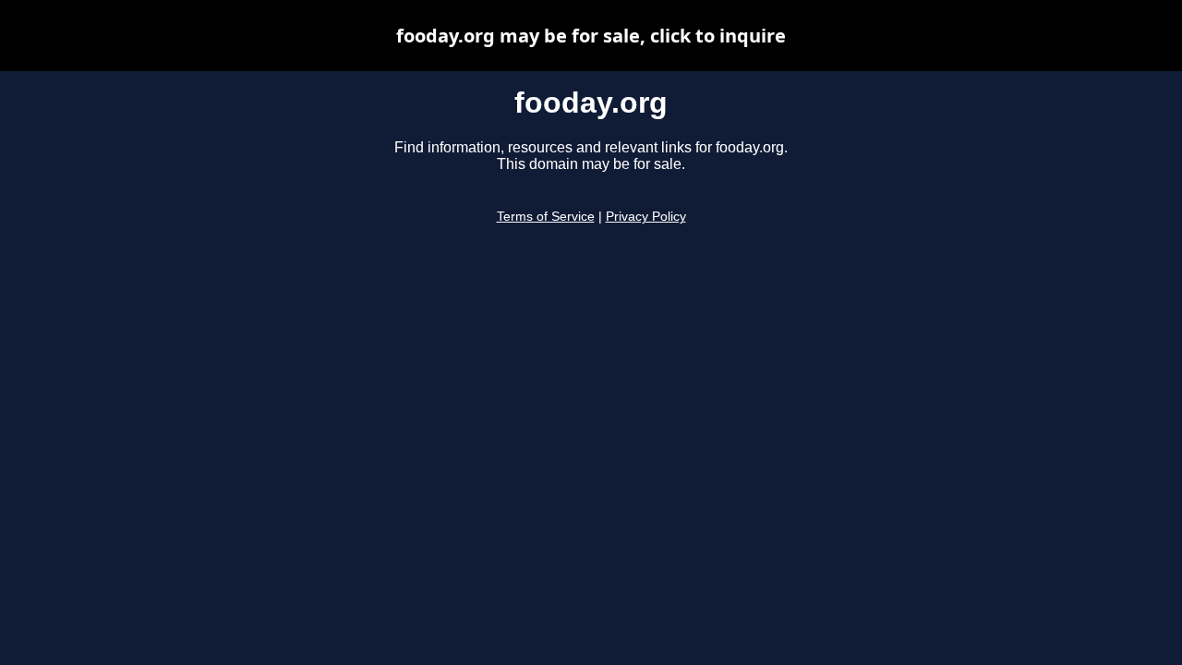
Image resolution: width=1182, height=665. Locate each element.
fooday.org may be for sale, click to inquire (591, 35)
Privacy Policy (646, 217)
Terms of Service (546, 217)
